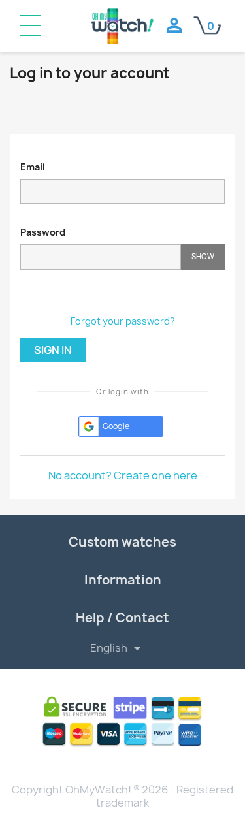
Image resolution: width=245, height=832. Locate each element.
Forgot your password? (123, 321)
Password (42, 232)
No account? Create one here (122, 475)
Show (202, 256)
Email (32, 167)
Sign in (53, 350)
